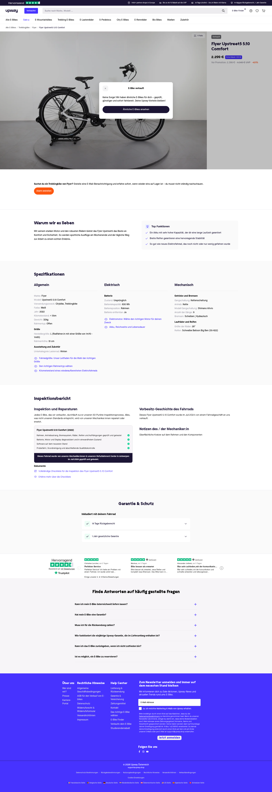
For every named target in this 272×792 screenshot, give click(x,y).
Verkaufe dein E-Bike (121, 724)
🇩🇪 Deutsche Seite (110, 783)
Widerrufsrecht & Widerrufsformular (86, 710)
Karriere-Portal (66, 702)
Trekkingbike (24, 28)
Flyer (34, 28)
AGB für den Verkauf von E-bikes (90, 698)
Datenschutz (83, 704)
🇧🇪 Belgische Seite (94, 783)
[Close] (138, 2)
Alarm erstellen (43, 191)
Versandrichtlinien (86, 715)
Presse (65, 696)
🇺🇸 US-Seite (166, 783)
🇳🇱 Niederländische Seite (129, 783)
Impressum (82, 720)
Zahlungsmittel (118, 704)
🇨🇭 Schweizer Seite (196, 783)
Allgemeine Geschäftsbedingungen (89, 690)
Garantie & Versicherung (117, 698)
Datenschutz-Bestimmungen (87, 773)
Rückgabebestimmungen (110, 773)
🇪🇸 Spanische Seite (180, 783)
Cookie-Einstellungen (136, 778)
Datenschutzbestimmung (149, 716)
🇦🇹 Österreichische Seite (150, 783)
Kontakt (114, 708)
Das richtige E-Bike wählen (120, 714)
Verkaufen (31, 11)
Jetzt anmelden (169, 737)
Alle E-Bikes (11, 28)
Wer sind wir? (66, 690)
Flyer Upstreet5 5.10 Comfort (52, 28)
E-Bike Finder (238, 11)
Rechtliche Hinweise (152, 773)
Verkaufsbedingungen (187, 773)
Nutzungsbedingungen (132, 773)
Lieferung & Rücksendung (117, 690)
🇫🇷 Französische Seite (76, 783)
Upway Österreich (140, 765)
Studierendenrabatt (120, 728)
